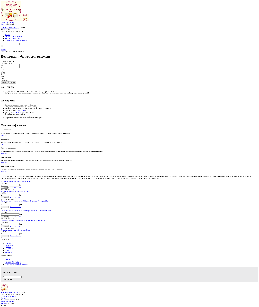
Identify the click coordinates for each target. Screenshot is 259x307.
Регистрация (10, 22)
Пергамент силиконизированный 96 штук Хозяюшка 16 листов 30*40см (26, 210)
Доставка (8, 247)
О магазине (9, 248)
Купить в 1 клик (15, 187)
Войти (3, 22)
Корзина (4, 24)
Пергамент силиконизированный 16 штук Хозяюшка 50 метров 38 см (25, 201)
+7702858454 (20, 110)
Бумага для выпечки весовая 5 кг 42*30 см (15, 191)
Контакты (8, 252)
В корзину (5, 187)
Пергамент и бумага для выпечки (16, 264)
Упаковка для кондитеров (13, 261)
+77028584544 (6, 28)
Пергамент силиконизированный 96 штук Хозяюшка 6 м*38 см (23, 220)
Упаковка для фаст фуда (13, 263)
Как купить (9, 245)
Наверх (3, 298)
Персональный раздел (8, 296)
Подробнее (4, 135)
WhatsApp (15, 28)
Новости (8, 243)
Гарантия (8, 250)
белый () (6, 80)
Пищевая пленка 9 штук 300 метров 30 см (15, 230)
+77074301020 (17, 112)
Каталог (7, 259)
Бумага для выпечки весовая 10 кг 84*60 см (16, 181)
